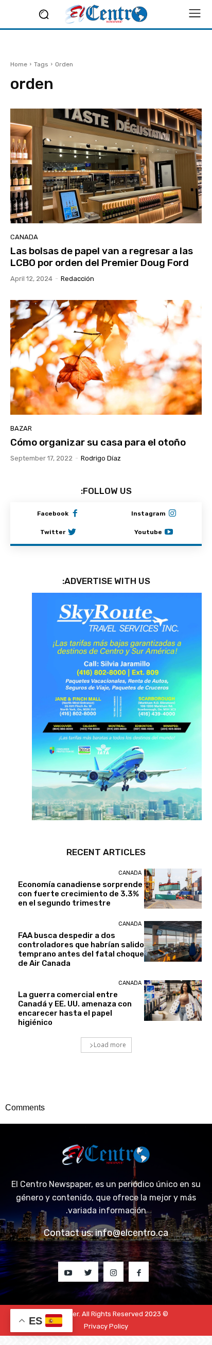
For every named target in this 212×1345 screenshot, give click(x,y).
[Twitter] (72, 532)
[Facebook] (75, 514)
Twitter (52, 532)
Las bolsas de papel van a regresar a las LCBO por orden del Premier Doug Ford (101, 257)
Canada (24, 237)
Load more (110, 1044)
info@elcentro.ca (131, 1232)
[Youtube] (168, 532)
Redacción (77, 278)
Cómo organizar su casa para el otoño (98, 442)
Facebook (52, 513)
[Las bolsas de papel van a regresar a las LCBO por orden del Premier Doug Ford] (106, 166)
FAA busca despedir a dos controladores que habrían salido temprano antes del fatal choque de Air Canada (81, 949)
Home (18, 64)
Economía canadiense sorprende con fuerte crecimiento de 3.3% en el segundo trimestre (80, 894)
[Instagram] (172, 514)
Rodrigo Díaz (101, 458)
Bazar (21, 428)
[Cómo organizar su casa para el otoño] (106, 357)
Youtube (148, 532)
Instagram (148, 513)
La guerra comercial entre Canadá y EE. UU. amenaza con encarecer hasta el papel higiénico (75, 1008)
